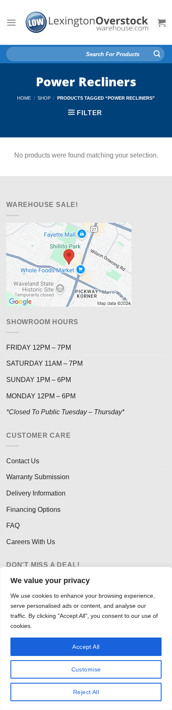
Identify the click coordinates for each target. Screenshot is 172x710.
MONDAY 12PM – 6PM (41, 396)
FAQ (13, 525)
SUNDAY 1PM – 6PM (38, 379)
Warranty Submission (37, 476)
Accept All (85, 646)
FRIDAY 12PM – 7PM (38, 347)
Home (24, 98)
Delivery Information (36, 493)
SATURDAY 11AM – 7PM (44, 363)
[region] (86, 638)
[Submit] (157, 54)
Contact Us (22, 461)
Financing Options (33, 509)
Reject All (86, 692)
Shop (44, 98)
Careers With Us (30, 541)
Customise (86, 669)
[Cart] (161, 22)
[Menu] (11, 22)
